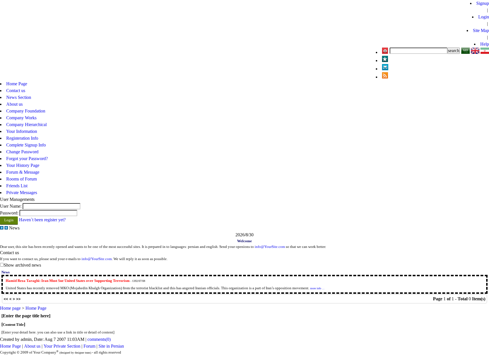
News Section (18, 97)
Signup (482, 3)
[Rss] (385, 77)
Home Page (10, 346)
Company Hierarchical (26, 124)
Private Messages (21, 192)
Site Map (481, 30)
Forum (89, 346)
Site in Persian (111, 346)
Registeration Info (22, 138)
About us (32, 346)
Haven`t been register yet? (42, 219)
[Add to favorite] (385, 60)
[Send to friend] (385, 68)
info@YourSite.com (270, 247)
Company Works (21, 117)
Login (483, 16)
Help (484, 44)
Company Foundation (25, 111)
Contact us (15, 90)
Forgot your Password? (27, 158)
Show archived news (22, 265)
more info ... (317, 288)
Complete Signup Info (26, 145)
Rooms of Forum (21, 179)
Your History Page (22, 165)
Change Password (22, 151)
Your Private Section (62, 346)
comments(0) (99, 339)
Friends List (16, 185)
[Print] (385, 52)
